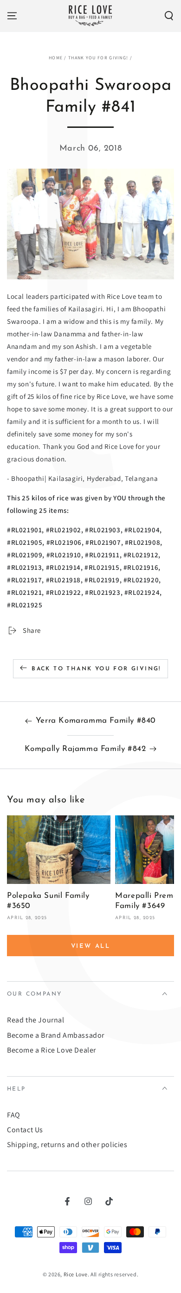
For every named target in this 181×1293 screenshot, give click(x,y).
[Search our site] (169, 16)
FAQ (13, 1115)
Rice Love (76, 1274)
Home (56, 58)
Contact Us (25, 1130)
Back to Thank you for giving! (96, 669)
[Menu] (12, 16)
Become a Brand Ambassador (55, 1035)
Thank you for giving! (98, 58)
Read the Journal (36, 1020)
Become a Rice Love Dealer (51, 1050)
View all (90, 946)
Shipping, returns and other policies (67, 1144)
